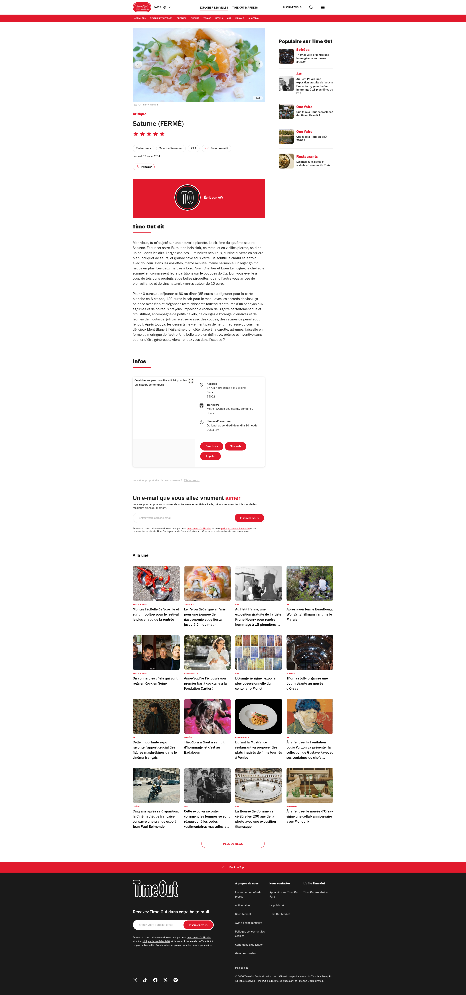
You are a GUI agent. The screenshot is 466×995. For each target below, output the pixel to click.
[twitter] (165, 980)
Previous (138, 64)
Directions (212, 446)
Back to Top (236, 867)
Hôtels (219, 18)
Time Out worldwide (315, 892)
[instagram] (135, 980)
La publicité (276, 905)
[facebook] (155, 980)
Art (229, 18)
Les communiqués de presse (248, 894)
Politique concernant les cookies (250, 934)
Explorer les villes (214, 8)
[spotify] (175, 980)
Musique (239, 18)
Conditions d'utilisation (249, 945)
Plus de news (233, 844)
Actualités (140, 18)
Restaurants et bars (161, 18)
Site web (235, 446)
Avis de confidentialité (248, 923)
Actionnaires (242, 905)
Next (259, 64)
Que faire (181, 18)
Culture (195, 18)
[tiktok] (145, 980)
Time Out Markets (245, 8)
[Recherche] (311, 7)
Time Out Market (279, 914)
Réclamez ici (192, 480)
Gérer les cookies (245, 953)
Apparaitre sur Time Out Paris (284, 894)
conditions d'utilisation (199, 529)
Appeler (210, 456)
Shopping (253, 18)
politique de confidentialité (235, 529)
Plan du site (241, 968)
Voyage (207, 18)
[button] (191, 381)
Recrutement (243, 914)
